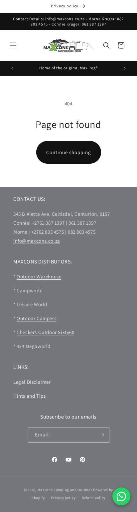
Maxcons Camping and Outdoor (65, 489)
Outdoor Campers (36, 318)
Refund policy (93, 497)
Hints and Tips (29, 396)
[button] (13, 45)
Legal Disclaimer (32, 382)
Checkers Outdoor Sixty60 (45, 332)
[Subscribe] (101, 435)
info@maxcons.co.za (36, 241)
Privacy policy (63, 497)
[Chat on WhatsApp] (121, 496)
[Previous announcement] (12, 68)
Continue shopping (68, 152)
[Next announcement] (124, 68)
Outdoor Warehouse (39, 276)
